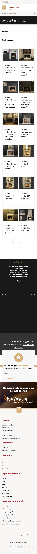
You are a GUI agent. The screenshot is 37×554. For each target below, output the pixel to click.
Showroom (5, 463)
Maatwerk (5, 460)
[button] (11, 330)
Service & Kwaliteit (30, 2)
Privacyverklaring (27, 547)
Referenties (6, 466)
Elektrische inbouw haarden (11, 524)
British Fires (6, 493)
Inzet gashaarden (8, 515)
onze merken (7, 496)
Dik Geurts (5, 490)
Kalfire (4, 478)
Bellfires (4, 484)
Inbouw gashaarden (9, 506)
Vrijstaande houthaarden (11, 521)
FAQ (19, 547)
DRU (3, 481)
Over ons (21, 2)
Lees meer (9, 378)
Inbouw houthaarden (9, 518)
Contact (5, 469)
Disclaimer (14, 547)
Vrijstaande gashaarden (10, 509)
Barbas (4, 487)
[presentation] (4, 296)
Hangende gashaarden (10, 512)
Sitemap (7, 547)
